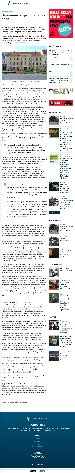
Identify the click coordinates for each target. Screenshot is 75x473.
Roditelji (52, 71)
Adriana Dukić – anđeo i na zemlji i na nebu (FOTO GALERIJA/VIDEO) (59, 52)
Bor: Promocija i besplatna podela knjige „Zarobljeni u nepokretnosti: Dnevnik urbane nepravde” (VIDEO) (66, 342)
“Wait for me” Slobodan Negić (59, 65)
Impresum (37, 441)
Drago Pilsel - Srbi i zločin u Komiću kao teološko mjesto (66, 254)
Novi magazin (10, 11)
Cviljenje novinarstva (64, 240)
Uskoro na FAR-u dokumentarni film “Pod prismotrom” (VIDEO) (66, 356)
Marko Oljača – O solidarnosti (55, 59)
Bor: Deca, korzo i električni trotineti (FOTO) (66, 120)
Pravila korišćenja (37, 447)
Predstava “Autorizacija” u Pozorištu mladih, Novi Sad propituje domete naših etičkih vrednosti (66, 327)
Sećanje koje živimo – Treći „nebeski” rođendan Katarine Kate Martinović (59, 80)
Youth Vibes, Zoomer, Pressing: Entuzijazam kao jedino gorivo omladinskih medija (66, 203)
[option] (24, 63)
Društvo (3, 11)
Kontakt (37, 444)
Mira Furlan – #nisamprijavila (66, 269)
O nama (37, 439)
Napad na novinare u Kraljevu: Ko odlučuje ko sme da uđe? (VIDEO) (66, 188)
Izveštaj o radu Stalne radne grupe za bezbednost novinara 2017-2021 (65, 285)
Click (42, 471)
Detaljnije (52, 430)
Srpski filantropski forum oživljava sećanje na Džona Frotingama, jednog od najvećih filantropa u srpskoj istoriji (66, 302)
